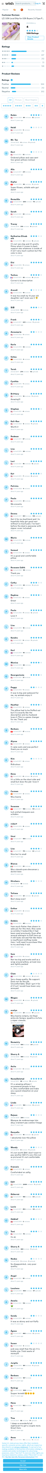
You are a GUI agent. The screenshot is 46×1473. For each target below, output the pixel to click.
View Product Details (33, 38)
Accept (23, 1461)
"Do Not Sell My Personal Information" (20, 1457)
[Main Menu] (2, 4)
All (10, 100)
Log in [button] (38, 3)
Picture (18, 100)
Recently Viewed (34, 10)
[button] (34, 3)
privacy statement (21, 1447)
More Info (23, 1469)
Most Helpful (31, 100)
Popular (5, 10)
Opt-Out (23, 1465)
